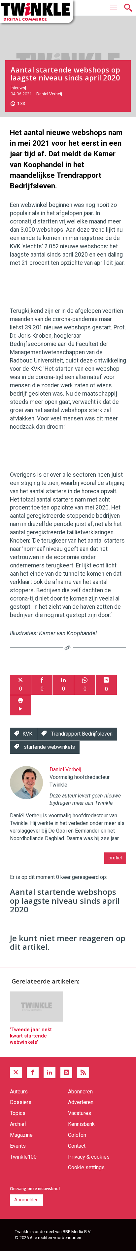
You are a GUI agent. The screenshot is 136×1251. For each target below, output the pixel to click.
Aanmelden (26, 1199)
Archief (18, 1124)
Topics (17, 1113)
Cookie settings (86, 1167)
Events (18, 1146)
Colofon (77, 1135)
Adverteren (80, 1102)
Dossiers (20, 1102)
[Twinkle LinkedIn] (49, 1072)
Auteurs (19, 1091)
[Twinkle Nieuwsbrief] (66, 1072)
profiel (115, 857)
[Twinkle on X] (16, 1072)
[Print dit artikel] (20, 705)
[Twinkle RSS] (83, 1072)
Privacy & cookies (89, 1157)
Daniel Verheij (49, 93)
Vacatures (79, 1113)
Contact (76, 1146)
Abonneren (80, 1091)
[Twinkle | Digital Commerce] (36, 11)
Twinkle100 (23, 1157)
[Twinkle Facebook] (33, 1072)
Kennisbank (81, 1124)
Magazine (21, 1135)
